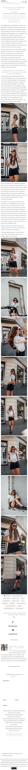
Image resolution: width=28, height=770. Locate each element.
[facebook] (8, 650)
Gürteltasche (6, 601)
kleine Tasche (15, 601)
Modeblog (4, 603)
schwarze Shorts (21, 603)
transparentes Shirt (9, 608)
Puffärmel (12, 603)
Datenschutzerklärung (22, 766)
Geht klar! (14, 768)
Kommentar (6, 680)
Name (5, 700)
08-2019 (8, 596)
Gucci (22, 598)
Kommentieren (13, 21)
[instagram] (10, 650)
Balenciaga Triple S (17, 596)
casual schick (6, 598)
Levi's (22, 601)
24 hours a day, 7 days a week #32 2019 (17, 614)
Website (5, 705)
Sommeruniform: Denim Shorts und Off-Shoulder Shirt (14, 613)
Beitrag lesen (20, 17)
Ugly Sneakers (19, 608)
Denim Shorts (15, 598)
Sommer (20, 606)
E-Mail (17, 700)
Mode (16, 11)
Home (12, 11)
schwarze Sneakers (10, 606)
